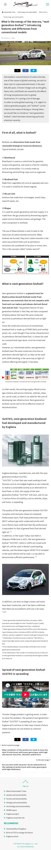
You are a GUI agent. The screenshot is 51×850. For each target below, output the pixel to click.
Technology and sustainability (13, 17)
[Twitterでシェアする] (17, 70)
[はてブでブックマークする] (33, 70)
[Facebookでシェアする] (25, 70)
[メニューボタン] (47, 4)
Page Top (26, 786)
